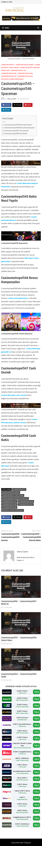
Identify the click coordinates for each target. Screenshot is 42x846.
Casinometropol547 (8, 76)
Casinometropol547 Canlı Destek (16, 130)
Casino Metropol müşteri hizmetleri (15, 498)
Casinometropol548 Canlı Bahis (15, 133)
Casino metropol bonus (10, 492)
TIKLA (36, 692)
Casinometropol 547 (18, 70)
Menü (7, 28)
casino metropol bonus (18, 298)
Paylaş (7, 105)
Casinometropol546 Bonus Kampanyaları (19, 127)
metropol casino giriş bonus (12, 79)
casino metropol (7, 65)
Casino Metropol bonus (25, 65)
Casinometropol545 (8, 73)
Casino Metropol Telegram (21, 843)
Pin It (29, 105)
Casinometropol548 (25, 76)
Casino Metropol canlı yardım (13, 395)
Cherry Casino (11, 99)
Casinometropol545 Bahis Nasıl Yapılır (18, 125)
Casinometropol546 (25, 73)
